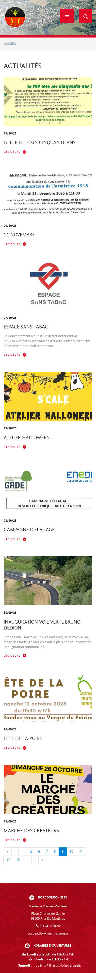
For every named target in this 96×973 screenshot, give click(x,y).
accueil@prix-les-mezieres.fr (48, 933)
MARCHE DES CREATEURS (31, 831)
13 (18, 860)
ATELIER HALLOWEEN (27, 437)
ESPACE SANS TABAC (26, 327)
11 (81, 851)
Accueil (10, 43)
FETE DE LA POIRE (23, 738)
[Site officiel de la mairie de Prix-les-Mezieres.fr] (15, 17)
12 (8, 860)
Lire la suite (12, 151)
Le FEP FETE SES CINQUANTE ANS (40, 142)
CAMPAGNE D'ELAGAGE (29, 530)
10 (71, 851)
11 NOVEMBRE (19, 235)
